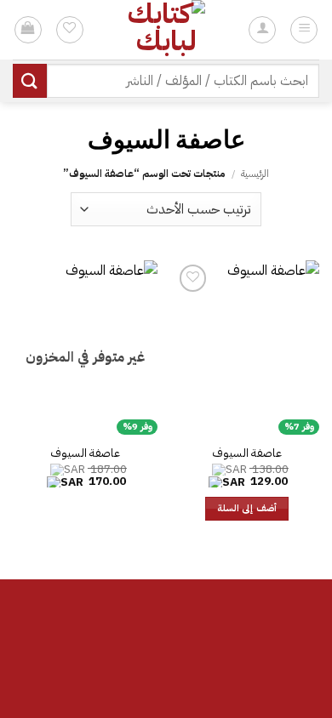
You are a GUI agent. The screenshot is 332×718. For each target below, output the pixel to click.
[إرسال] (30, 80)
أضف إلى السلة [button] (247, 508)
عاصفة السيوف (247, 453)
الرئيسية (255, 173)
